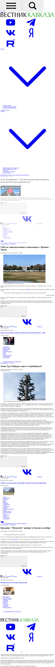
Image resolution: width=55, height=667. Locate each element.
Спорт (14, 175)
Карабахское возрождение (6, 175)
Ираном (28, 289)
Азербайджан (6, 506)
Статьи (7, 110)
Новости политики (7, 230)
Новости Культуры (7, 626)
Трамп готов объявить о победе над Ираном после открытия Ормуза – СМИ (23, 332)
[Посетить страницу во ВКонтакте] (11, 37)
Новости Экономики (8, 231)
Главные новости (7, 105)
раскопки (5, 507)
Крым (4, 235)
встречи (5, 505)
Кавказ (4, 501)
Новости (8, 223)
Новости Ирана (6, 348)
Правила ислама (7, 172)
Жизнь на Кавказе (7, 511)
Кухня (27, 175)
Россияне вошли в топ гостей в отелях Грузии (14, 609)
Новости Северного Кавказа (9, 106)
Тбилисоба (15, 566)
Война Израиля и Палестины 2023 (11, 167)
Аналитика (3, 110)
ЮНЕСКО (5, 503)
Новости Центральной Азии (9, 107)
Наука (4, 500)
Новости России (7, 228)
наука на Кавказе (7, 512)
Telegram (14, 223)
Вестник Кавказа (4, 176)
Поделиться (23, 213)
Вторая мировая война (8, 509)
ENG (4, 11)
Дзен (3, 223)
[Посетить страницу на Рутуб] (11, 47)
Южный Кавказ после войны (10, 169)
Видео (20, 175)
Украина (5, 233)
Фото (17, 175)
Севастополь (6, 236)
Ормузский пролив (7, 355)
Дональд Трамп (6, 356)
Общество (5, 229)
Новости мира (6, 349)
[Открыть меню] (11, 6)
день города (6, 632)
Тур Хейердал (6, 518)
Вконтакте (39, 223)
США (4, 354)
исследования (6, 504)
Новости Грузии (7, 625)
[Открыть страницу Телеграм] (31, 27)
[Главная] (27, 16)
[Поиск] (32, 6)
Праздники (5, 628)
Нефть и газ (6, 170)
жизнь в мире (6, 517)
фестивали (5, 631)
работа (4, 513)
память (4, 510)
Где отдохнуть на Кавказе (9, 171)
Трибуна (5, 516)
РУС (2, 11)
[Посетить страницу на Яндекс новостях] (31, 37)
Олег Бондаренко (7, 238)
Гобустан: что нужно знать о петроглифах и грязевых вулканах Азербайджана (23, 483)
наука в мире (6, 515)
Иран (4, 352)
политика (5, 234)
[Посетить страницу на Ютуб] (11, 27)
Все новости (13, 243)
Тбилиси (5, 629)
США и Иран (6, 357)
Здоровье (24, 175)
